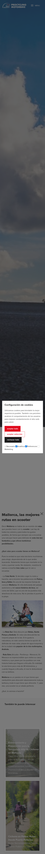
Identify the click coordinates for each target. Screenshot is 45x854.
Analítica (21, 446)
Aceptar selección (14, 434)
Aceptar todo (12, 429)
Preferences (32, 446)
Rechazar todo (13, 440)
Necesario (10, 446)
